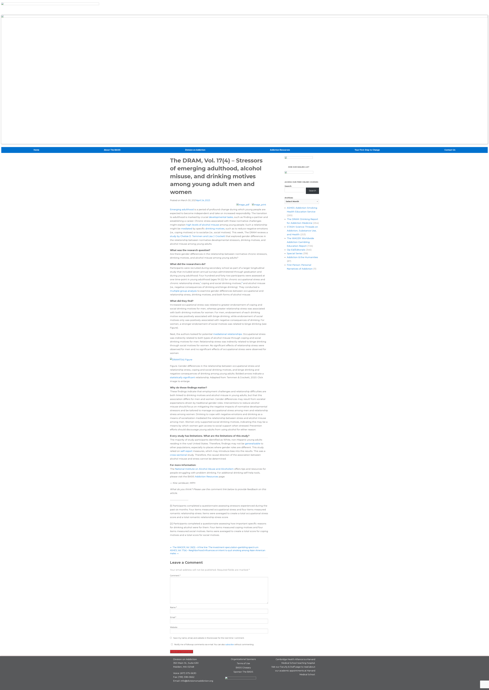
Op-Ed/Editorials (296, 249)
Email (173, 617)
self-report (186, 451)
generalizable (252, 443)
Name (173, 607)
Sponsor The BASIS (243, 672)
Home (36, 150)
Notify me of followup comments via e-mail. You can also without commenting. (214, 644)
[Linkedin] (303, 681)
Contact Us (449, 150)
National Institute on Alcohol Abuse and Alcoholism (204, 469)
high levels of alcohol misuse (202, 224)
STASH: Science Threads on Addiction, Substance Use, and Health (302, 230)
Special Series (294, 253)
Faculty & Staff (287, 667)
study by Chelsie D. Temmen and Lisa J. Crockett (197, 236)
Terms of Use (243, 663)
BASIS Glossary (243, 667)
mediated (186, 228)
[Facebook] (294, 681)
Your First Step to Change (367, 150)
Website (173, 627)
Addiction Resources (280, 150)
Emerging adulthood (182, 209)
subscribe (229, 644)
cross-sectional (178, 455)
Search (288, 186)
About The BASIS (112, 150)
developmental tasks (221, 217)
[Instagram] (312, 681)
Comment (175, 575)
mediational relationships (227, 334)
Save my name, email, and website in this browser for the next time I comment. (208, 638)
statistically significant (182, 377)
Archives (289, 198)
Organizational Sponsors (243, 659)
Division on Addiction (195, 150)
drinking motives (215, 228)
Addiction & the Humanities (302, 257)
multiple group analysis (183, 291)
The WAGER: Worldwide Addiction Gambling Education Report (300, 242)
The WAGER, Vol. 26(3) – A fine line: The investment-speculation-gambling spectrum (214, 547)
